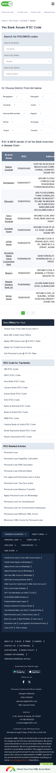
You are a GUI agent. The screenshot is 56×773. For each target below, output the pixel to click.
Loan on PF (8, 628)
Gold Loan (37, 619)
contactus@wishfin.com (26, 723)
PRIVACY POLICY (27, 650)
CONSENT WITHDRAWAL (14, 654)
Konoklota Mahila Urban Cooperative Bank (8, 259)
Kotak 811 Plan (35, 610)
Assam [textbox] (9, 61)
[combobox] (28, 49)
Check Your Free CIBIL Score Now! (33, 769)
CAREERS (38, 641)
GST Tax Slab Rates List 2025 (16, 593)
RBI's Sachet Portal (27, 705)
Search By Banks (11, 43)
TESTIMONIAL (24, 646)
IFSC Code (13, 21)
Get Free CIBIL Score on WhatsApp (18, 575)
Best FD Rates (24, 619)
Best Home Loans (30, 615)
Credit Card (22, 12)
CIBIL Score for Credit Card (15, 584)
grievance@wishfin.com (26, 701)
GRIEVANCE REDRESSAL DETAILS (17, 659)
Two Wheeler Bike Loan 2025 (16, 610)
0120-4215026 (27, 697)
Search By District (12, 68)
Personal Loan (8, 12)
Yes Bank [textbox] (10, 49)
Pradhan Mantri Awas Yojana (15, 601)
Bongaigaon (8, 183)
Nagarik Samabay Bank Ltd (9, 284)
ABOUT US (8, 641)
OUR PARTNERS (10, 650)
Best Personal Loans (12, 615)
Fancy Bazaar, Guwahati (9, 218)
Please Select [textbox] (12, 74)
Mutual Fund (49, 12)
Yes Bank (23, 21)
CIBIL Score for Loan (36, 584)
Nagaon (8, 273)
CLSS (32, 593)
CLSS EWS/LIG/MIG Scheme (15, 597)
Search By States (11, 55)
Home (4, 21)
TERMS (28, 641)
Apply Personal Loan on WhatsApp (18, 571)
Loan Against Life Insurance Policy (32, 623)
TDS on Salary (21, 628)
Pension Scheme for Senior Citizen (18, 606)
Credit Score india (11, 558)
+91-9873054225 (26, 719)
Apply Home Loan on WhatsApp (17, 566)
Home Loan (36, 12)
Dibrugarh (8, 201)
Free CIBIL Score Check (30, 558)
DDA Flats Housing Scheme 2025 (17, 580)
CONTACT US (9, 646)
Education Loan (10, 623)
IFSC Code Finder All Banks (15, 588)
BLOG (19, 641)
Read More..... (34, 760)
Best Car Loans (10, 619)
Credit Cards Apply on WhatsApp (17, 562)
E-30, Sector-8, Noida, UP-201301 (27, 716)
